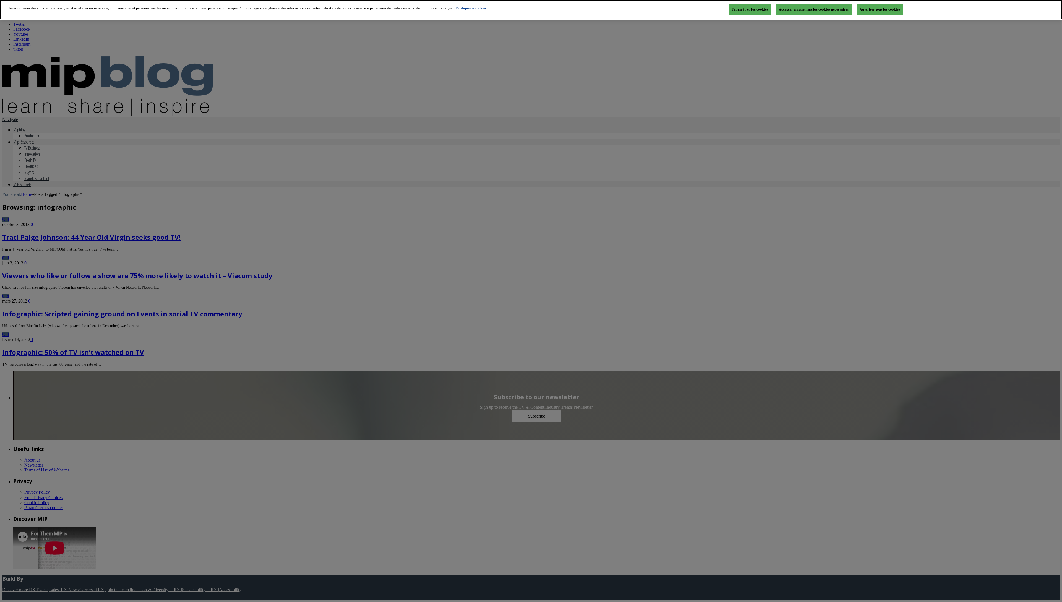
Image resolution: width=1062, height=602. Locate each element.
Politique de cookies (470, 8)
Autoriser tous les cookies (880, 9)
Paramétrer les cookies (750, 9)
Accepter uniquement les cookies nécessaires (814, 9)
